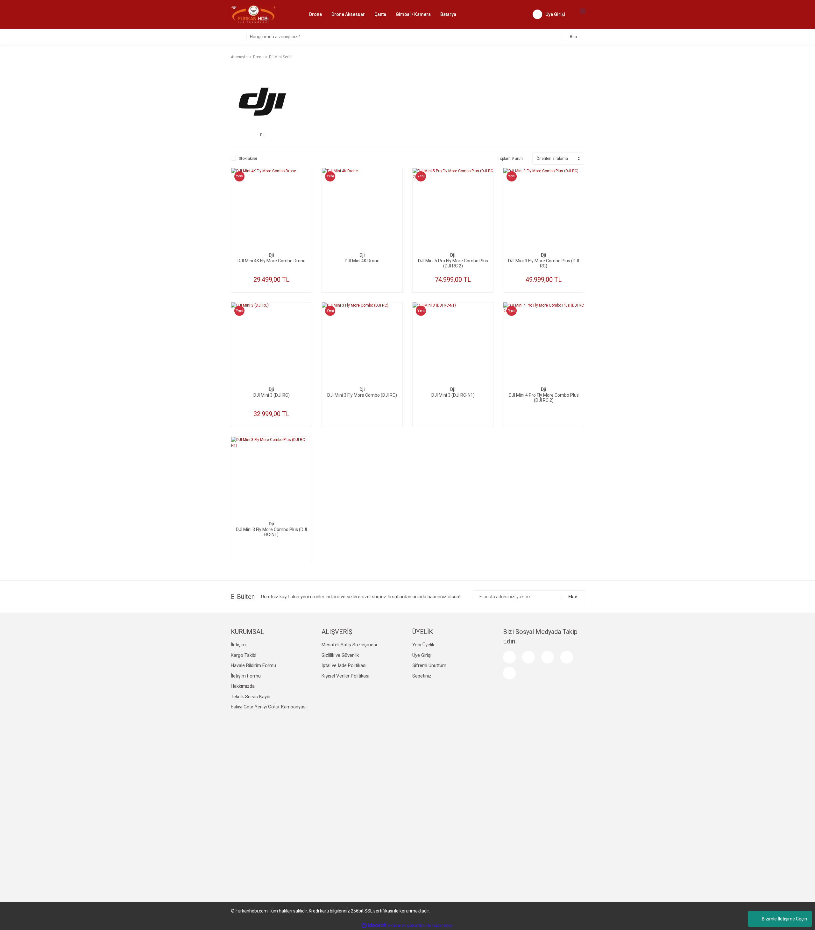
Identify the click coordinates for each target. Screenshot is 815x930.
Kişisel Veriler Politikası (345, 676)
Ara (573, 36)
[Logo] (253, 14)
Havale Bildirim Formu (253, 665)
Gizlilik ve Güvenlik (340, 655)
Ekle (572, 596)
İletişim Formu (246, 676)
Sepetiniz (421, 676)
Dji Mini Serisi (281, 57)
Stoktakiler (248, 158)
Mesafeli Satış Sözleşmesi (349, 645)
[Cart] (579, 14)
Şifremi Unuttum (429, 665)
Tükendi (362, 240)
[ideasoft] (374, 925)
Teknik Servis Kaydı (250, 696)
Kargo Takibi (243, 655)
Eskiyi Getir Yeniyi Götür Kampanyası (269, 707)
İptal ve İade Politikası (344, 665)
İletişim (238, 645)
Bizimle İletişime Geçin (784, 918)
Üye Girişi (421, 655)
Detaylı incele (271, 221)
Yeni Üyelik (423, 645)
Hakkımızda (243, 686)
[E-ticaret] (406, 925)
